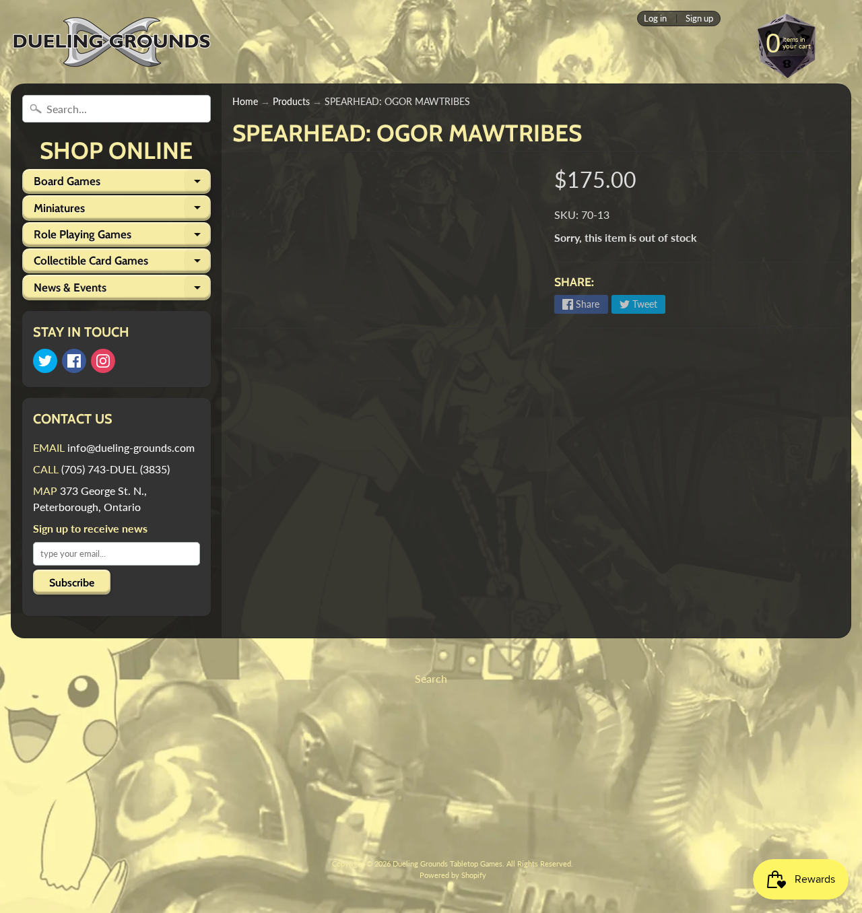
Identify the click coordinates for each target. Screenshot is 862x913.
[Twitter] (45, 361)
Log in (655, 18)
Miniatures (122, 210)
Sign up (699, 18)
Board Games (122, 184)
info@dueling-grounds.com (131, 447)
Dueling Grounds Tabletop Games (447, 863)
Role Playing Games (122, 237)
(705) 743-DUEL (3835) (115, 469)
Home (245, 101)
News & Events (122, 290)
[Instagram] (103, 361)
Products (291, 101)
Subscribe (71, 582)
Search (431, 678)
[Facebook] (74, 361)
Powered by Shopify (453, 875)
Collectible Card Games (122, 263)
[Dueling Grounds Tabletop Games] (112, 42)
